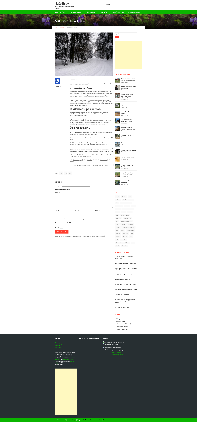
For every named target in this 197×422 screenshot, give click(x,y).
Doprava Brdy (58, 344)
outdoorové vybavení (126, 221)
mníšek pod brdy (125, 215)
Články (118, 319)
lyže (66, 173)
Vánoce (127, 242)
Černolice (124, 245)
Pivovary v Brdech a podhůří (122, 279)
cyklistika (118, 199)
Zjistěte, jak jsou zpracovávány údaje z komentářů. (92, 236)
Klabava (118, 209)
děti (117, 202)
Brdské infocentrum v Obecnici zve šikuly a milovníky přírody (127, 96)
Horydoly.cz (93, 420)
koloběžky (125, 209)
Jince (133, 206)
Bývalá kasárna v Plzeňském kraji (123, 274)
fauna (122, 202)
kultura (117, 212)
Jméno (57, 210)
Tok (132, 233)
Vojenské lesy (119, 242)
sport (122, 230)
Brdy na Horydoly (77, 160)
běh (130, 196)
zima (70, 173)
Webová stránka (99, 210)
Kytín (61, 173)
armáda (117, 196)
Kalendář (104, 12)
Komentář (58, 192)
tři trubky (118, 236)
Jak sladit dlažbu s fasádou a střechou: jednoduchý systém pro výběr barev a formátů (125, 300)
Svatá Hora (125, 233)
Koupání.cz (105, 420)
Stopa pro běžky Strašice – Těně (82, 165)
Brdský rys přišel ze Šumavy (128, 150)
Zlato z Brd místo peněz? (127, 157)
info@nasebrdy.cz (134, 12)
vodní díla (123, 239)
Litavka (129, 212)
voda (117, 239)
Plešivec (123, 224)
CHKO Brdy (58, 347)
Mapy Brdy (57, 345)
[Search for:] (126, 34)
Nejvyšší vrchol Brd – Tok (128, 135)
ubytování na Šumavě (68, 359)
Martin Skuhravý (80, 154)
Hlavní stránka (120, 321)
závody (117, 245)
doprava (131, 199)
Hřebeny (127, 206)
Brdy (56, 342)
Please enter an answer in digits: (63, 223)
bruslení (124, 196)
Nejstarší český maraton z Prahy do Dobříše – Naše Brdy (76, 186)
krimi (132, 209)
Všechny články (91, 12)
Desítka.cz (99, 420)
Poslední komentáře (117, 12)
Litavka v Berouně (116, 352)
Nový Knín (118, 218)
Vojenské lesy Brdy (59, 349)
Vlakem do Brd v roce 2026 (122, 294)
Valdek (125, 236)
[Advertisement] (128, 55)
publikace (131, 224)
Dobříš (124, 199)
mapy (117, 215)
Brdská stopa (103, 160)
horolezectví (119, 206)
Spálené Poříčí (130, 230)
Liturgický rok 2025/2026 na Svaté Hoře (125, 284)
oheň (117, 221)
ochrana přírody (127, 218)
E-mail (77, 210)
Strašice (118, 233)
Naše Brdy (62, 3)
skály (117, 230)
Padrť (117, 224)
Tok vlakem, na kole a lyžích (128, 142)
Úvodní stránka (60, 12)
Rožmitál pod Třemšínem (128, 227)
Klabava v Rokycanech (117, 354)
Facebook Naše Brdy (76, 12)
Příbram (118, 227)
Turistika (73, 79)
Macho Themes (85, 420)
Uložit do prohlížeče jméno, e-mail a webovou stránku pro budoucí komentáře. (75, 219)
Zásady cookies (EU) (122, 329)
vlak (131, 236)
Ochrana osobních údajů (123, 324)
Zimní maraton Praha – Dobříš (100, 165)
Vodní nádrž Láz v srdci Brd (122, 307)
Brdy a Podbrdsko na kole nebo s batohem (126, 289)
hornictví (129, 202)
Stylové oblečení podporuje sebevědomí (125, 263)
